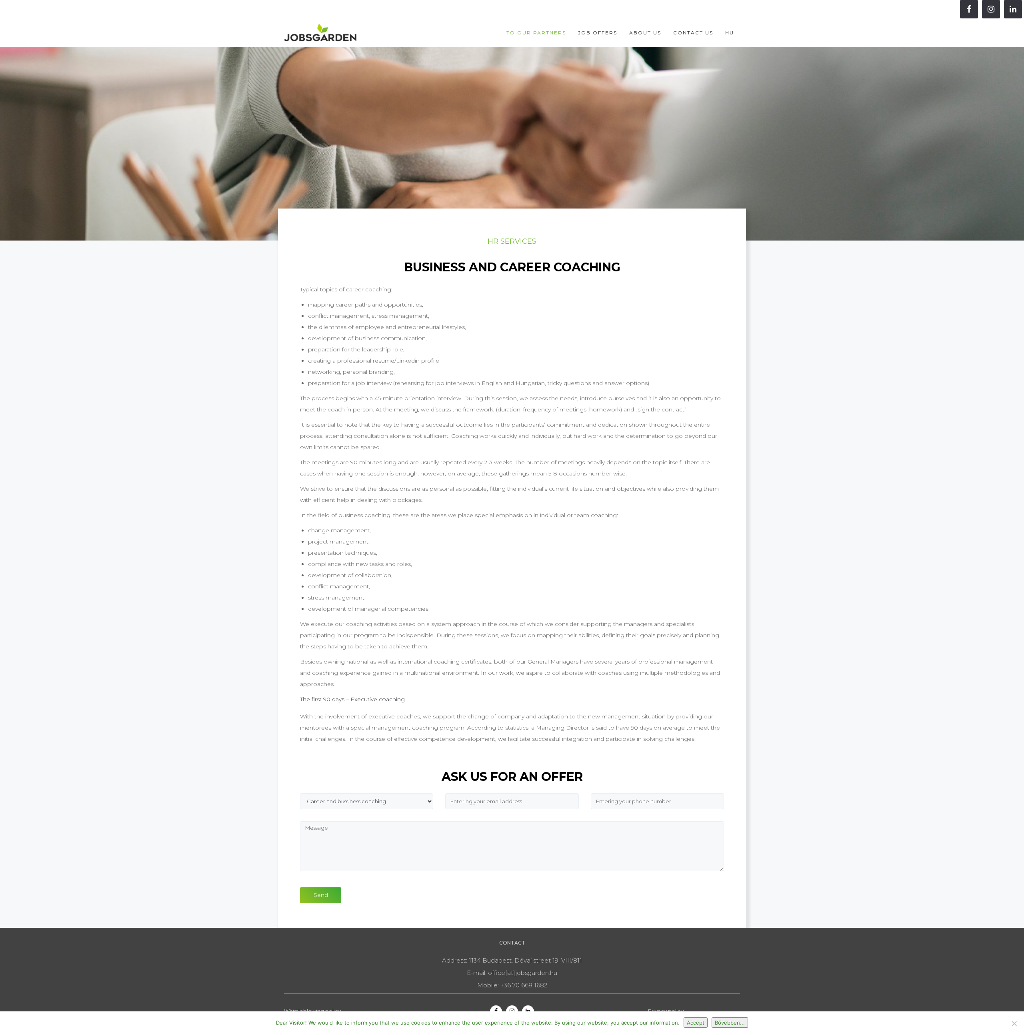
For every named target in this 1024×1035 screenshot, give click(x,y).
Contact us (693, 33)
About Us (645, 33)
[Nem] (1014, 1023)
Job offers (597, 33)
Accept (695, 1022)
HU (729, 33)
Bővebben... (730, 1022)
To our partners (536, 33)
